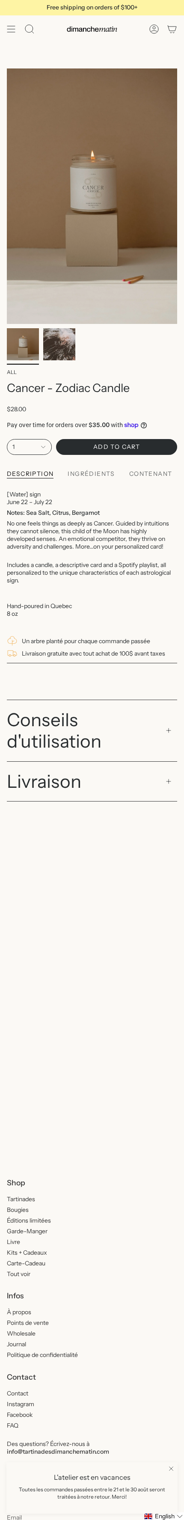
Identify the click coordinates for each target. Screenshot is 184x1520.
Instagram (20, 1404)
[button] (163, 1516)
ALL (12, 372)
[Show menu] (11, 29)
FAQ (12, 1425)
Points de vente (28, 1323)
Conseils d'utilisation (54, 730)
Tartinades (21, 1199)
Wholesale (21, 1333)
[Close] (171, 1468)
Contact (17, 1393)
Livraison (44, 781)
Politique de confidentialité (42, 1355)
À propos (19, 1312)
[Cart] (172, 29)
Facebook (20, 1415)
